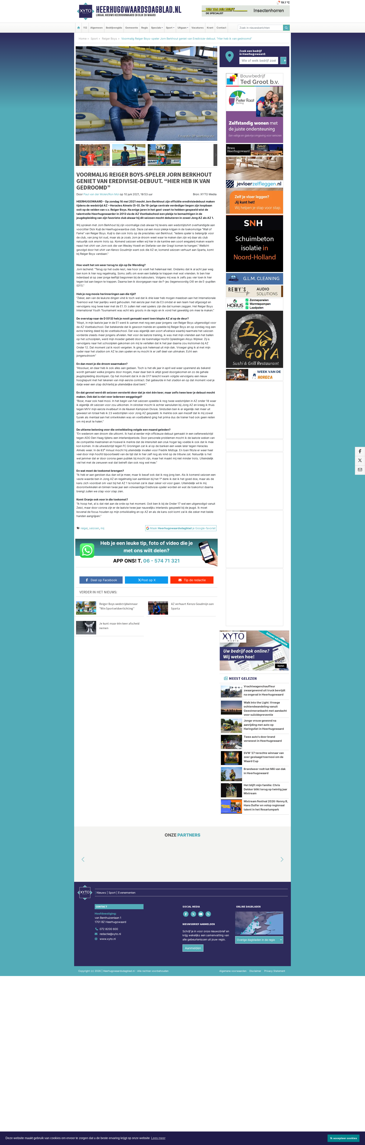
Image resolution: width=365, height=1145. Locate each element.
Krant (210, 27)
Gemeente (131, 27)
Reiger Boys (109, 38)
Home (82, 38)
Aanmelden (193, 948)
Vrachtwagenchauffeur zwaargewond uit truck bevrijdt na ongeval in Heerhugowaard (264, 690)
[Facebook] (186, 914)
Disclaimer (255, 971)
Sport (94, 38)
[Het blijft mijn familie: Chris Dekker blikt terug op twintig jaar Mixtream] (231, 790)
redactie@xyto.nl (110, 933)
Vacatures (197, 27)
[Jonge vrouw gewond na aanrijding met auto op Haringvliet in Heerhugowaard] (231, 726)
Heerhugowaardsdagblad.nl (138, 9)
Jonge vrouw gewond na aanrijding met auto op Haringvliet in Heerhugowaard (264, 724)
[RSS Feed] (208, 914)
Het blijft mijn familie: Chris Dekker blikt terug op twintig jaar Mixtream (265, 789)
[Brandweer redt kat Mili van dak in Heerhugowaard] (231, 774)
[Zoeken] (286, 28)
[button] (77, 155)
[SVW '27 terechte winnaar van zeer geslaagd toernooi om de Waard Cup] (231, 758)
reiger (84, 528)
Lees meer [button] (158, 1138)
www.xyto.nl (108, 938)
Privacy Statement (274, 971)
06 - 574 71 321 (161, 561)
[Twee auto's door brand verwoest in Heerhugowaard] (231, 742)
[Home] (78, 28)
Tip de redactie (195, 580)
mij (102, 528)
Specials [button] (156, 27)
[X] (193, 914)
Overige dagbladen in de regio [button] (256, 939)
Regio (144, 27)
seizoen (94, 528)
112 (85, 27)
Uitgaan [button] (182, 27)
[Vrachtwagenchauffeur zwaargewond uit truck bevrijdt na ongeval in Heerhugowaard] (231, 691)
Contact (221, 27)
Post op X (148, 580)
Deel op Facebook (104, 580)
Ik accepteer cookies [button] (343, 1138)
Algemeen (96, 27)
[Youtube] (201, 914)
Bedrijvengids (114, 27)
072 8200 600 (109, 929)
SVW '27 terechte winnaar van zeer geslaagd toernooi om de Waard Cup (264, 757)
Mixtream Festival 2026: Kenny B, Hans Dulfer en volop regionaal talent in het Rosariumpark (266, 805)
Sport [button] (169, 27)
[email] (360, 470)
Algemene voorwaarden (232, 971)
